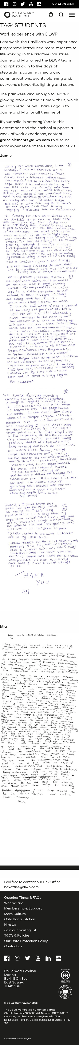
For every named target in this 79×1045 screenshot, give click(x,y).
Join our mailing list (20, 930)
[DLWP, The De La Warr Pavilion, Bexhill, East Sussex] (19, 14)
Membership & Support (23, 908)
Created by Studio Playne (17, 1038)
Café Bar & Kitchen (19, 919)
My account (63, 4)
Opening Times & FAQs (22, 897)
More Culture (15, 914)
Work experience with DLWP (29, 34)
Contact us (13, 946)
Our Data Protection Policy (26, 941)
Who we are (13, 903)
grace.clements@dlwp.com (25, 139)
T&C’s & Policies (16, 935)
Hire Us (10, 924)
